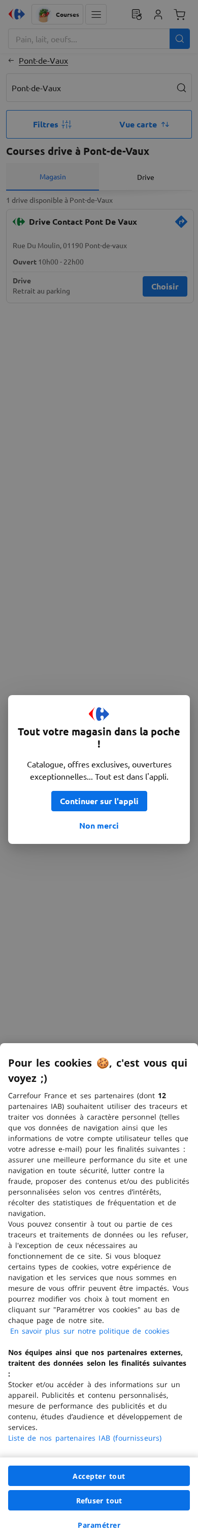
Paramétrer (99, 1525)
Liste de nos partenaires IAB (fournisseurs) (84, 1438)
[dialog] (99, 1291)
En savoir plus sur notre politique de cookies (90, 1331)
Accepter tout (99, 1476)
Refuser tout (99, 1500)
